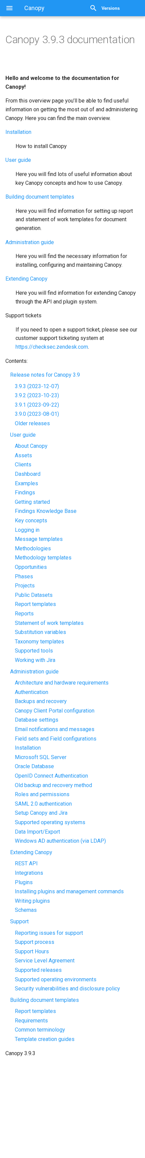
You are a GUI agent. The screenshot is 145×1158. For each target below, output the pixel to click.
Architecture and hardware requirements (62, 682)
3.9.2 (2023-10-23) (37, 395)
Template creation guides (45, 1039)
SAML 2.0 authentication (43, 804)
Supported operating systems (50, 822)
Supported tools (34, 650)
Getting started (32, 502)
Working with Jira (35, 660)
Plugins (24, 882)
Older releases (32, 423)
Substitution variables (40, 632)
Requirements (31, 1020)
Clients (23, 464)
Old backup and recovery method (53, 785)
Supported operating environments (55, 979)
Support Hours (32, 951)
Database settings (36, 720)
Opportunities (31, 567)
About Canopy (31, 446)
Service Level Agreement (45, 960)
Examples (26, 483)
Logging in (27, 530)
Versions (111, 8)
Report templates (35, 604)
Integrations (29, 873)
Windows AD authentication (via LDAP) (60, 841)
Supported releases (38, 970)
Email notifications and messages (54, 729)
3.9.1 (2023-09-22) (37, 405)
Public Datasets (34, 595)
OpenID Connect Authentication (51, 776)
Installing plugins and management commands (69, 891)
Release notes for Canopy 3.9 (45, 375)
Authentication (31, 692)
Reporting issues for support (49, 933)
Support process (34, 942)
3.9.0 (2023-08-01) (37, 414)
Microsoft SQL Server (40, 757)
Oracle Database (34, 766)
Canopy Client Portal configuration (54, 710)
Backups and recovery (41, 701)
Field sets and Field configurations (55, 738)
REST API (26, 863)
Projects (25, 585)
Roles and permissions (42, 794)
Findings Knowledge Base (46, 511)
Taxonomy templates (39, 641)
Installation (28, 748)
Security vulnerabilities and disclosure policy (67, 988)
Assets (23, 455)
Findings (25, 492)
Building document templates (44, 1000)
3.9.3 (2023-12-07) (37, 386)
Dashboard (27, 474)
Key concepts (31, 520)
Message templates (39, 539)
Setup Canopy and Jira (41, 813)
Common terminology (40, 1029)
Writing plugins (32, 901)
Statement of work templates (49, 623)
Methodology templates (43, 557)
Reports (24, 613)
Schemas (26, 910)
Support (19, 921)
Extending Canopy (31, 852)
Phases (24, 576)
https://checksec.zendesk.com (52, 347)
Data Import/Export (37, 832)
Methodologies (33, 548)
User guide (23, 435)
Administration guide (34, 671)
